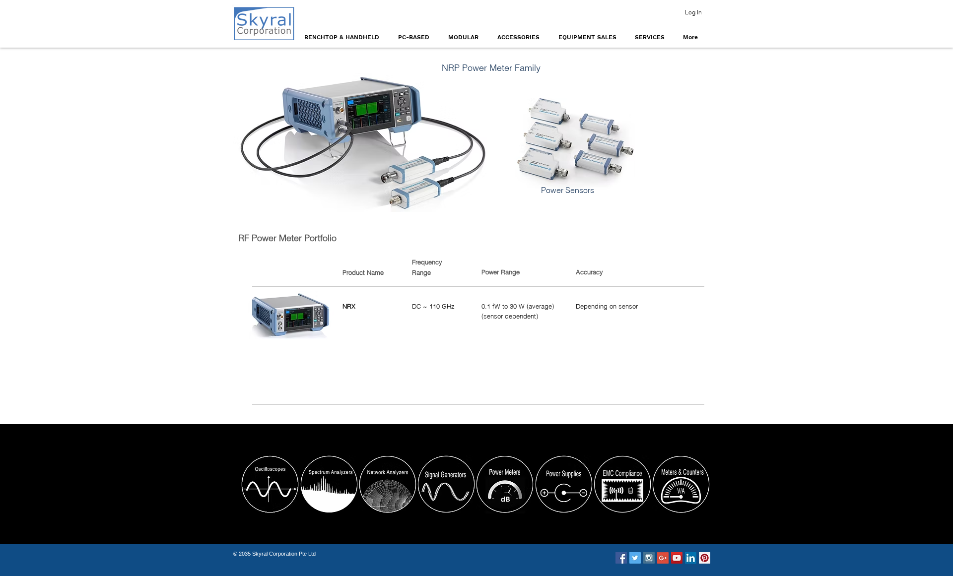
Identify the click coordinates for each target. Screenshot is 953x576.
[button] (344, 37)
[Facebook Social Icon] (621, 558)
